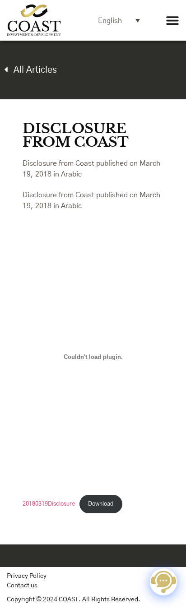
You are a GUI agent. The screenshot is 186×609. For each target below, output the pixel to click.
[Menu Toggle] (172, 20)
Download (101, 504)
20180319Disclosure (49, 504)
